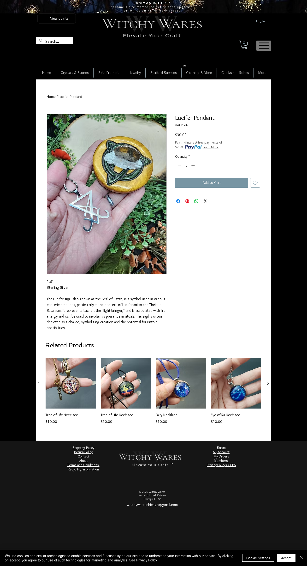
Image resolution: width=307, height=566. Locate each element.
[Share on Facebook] (178, 201)
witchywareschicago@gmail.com (152, 504)
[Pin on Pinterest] (187, 201)
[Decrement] (179, 165)
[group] (153, 391)
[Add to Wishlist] (255, 183)
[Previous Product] (38, 383)
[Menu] (263, 46)
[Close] (301, 558)
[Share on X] (205, 201)
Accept (286, 557)
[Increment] (193, 165)
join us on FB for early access (154, 10)
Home (51, 96)
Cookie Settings (258, 557)
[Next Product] (268, 383)
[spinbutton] (186, 165)
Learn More (210, 147)
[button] (244, 45)
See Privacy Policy (143, 560)
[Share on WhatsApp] (196, 201)
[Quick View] (71, 383)
